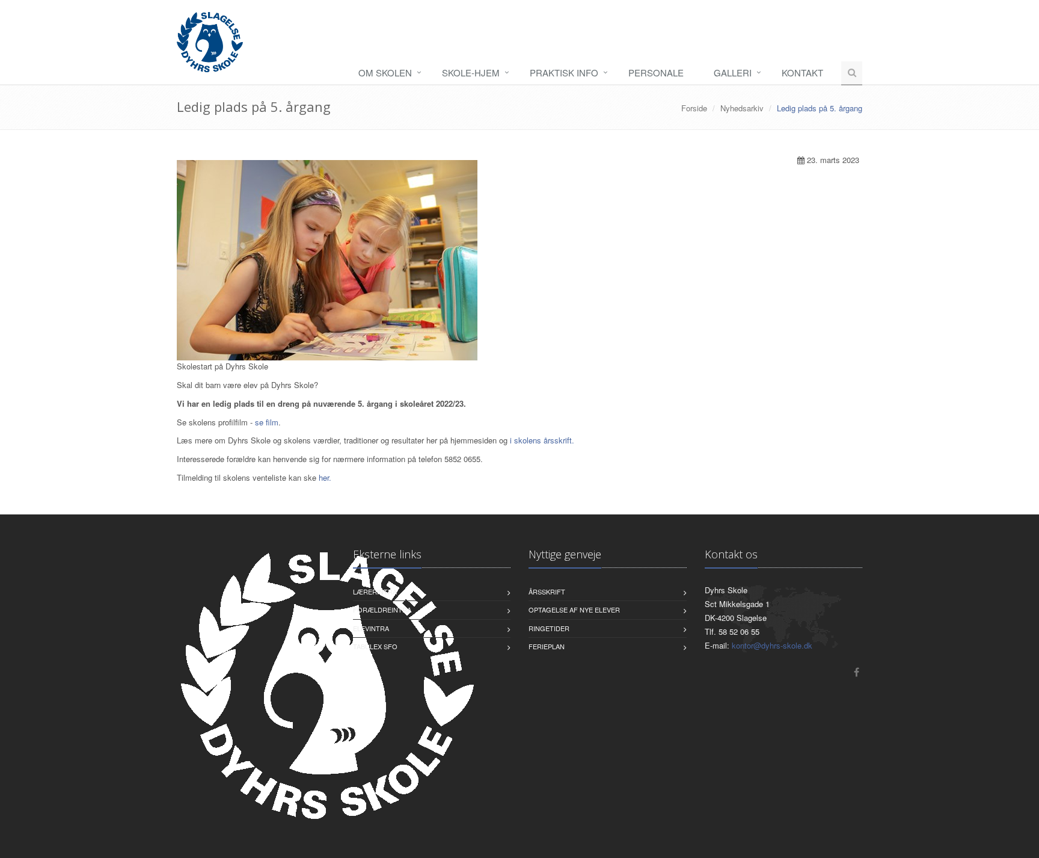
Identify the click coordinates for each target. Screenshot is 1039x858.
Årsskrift (547, 591)
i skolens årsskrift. (542, 440)
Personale (656, 72)
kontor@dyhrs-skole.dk (772, 645)
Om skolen (385, 72)
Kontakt (802, 72)
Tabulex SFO (375, 646)
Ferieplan (547, 646)
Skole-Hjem (471, 72)
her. (325, 477)
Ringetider (549, 628)
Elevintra (371, 628)
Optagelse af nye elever (574, 609)
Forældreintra (382, 609)
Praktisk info (564, 72)
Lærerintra (375, 591)
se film (266, 422)
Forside (694, 108)
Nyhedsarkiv (742, 108)
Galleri (733, 72)
